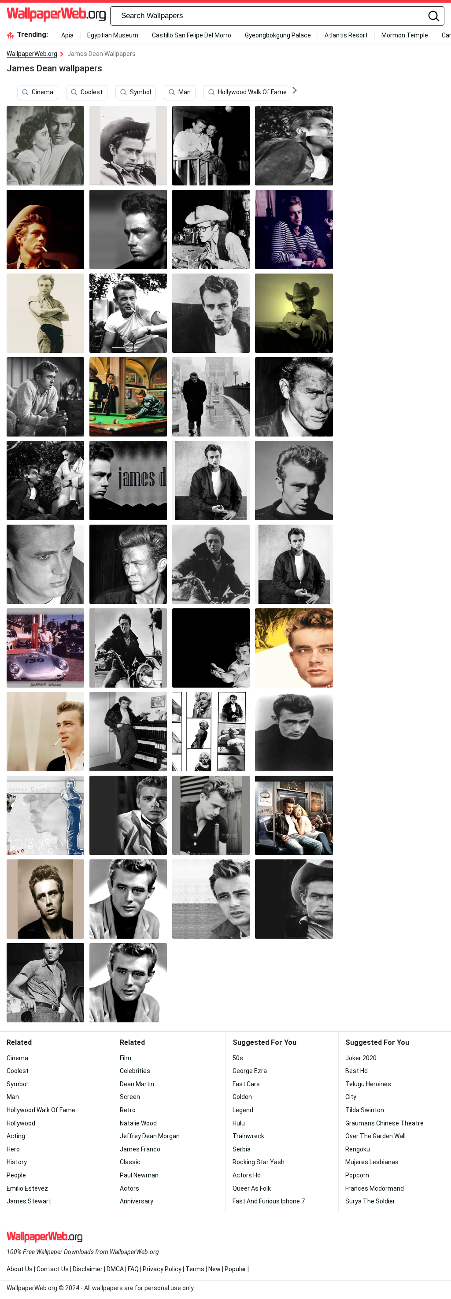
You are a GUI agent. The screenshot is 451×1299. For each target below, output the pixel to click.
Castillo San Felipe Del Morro (191, 35)
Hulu (239, 1123)
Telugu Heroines (368, 1084)
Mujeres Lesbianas (372, 1162)
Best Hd (356, 1070)
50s (238, 1058)
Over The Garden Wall (375, 1136)
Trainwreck (248, 1136)
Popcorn (357, 1175)
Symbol (140, 92)
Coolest (92, 92)
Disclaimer (88, 1269)
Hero (13, 1149)
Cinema (42, 92)
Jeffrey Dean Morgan (150, 1136)
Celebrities (135, 1070)
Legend (243, 1110)
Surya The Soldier (370, 1201)
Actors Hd (247, 1175)
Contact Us (53, 1269)
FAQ (133, 1269)
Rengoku (357, 1149)
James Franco (140, 1149)
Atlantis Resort (346, 35)
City (350, 1096)
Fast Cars (246, 1084)
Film (125, 1058)
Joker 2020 (361, 1058)
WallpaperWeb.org (32, 53)
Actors (129, 1188)
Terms (194, 1269)
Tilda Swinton (364, 1110)
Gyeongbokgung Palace (278, 35)
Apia (67, 35)
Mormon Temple (404, 35)
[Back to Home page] (56, 16)
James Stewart (29, 1201)
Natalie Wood (138, 1123)
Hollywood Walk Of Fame (252, 92)
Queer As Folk (252, 1188)
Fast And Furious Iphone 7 (269, 1201)
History (17, 1162)
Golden (242, 1096)
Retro (128, 1110)
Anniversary (136, 1201)
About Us (20, 1269)
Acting (16, 1136)
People (16, 1175)
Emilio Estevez (27, 1188)
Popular (235, 1269)
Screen (130, 1096)
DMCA (115, 1269)
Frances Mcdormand (374, 1188)
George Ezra (250, 1070)
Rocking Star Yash (259, 1162)
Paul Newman (139, 1175)
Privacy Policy (162, 1269)
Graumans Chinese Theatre (384, 1123)
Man (184, 92)
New (214, 1269)
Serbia (242, 1149)
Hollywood (21, 1123)
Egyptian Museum (112, 35)
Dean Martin (137, 1084)
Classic (130, 1162)
